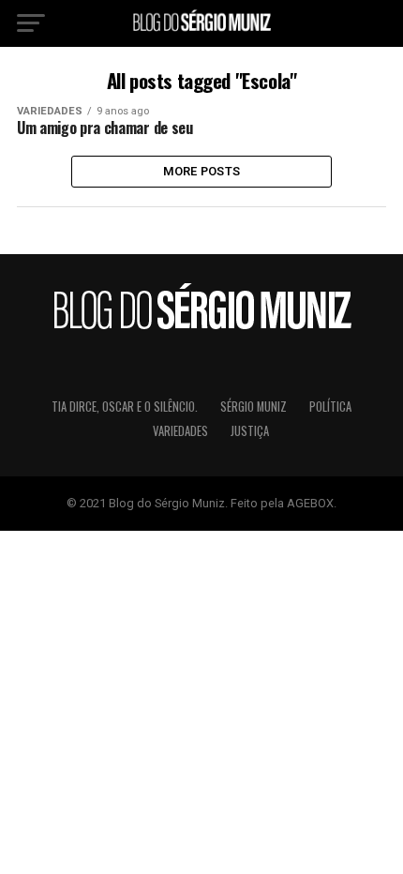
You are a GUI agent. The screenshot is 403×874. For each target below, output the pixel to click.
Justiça (250, 431)
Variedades (180, 431)
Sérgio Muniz (253, 406)
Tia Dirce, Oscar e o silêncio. (125, 406)
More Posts (202, 171)
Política (330, 406)
